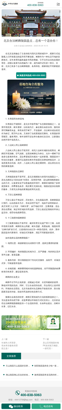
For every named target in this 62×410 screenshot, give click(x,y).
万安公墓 (12, 194)
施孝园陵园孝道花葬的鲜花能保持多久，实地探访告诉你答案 (46, 375)
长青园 (11, 118)
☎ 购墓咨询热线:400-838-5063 (31, 75)
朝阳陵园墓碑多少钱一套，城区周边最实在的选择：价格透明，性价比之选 (46, 366)
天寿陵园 (12, 171)
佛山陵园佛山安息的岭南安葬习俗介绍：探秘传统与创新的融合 (18, 375)
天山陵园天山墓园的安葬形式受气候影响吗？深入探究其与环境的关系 (18, 366)
